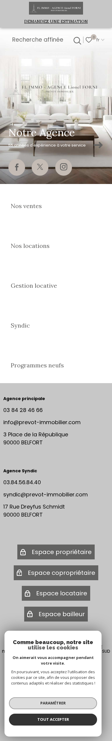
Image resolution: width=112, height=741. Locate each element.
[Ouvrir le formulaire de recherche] (76, 40)
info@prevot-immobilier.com (42, 422)
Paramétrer (53, 703)
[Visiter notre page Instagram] (63, 167)
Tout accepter (53, 719)
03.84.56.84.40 (22, 482)
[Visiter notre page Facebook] (16, 167)
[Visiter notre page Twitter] (40, 167)
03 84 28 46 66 (23, 410)
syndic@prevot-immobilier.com (45, 494)
